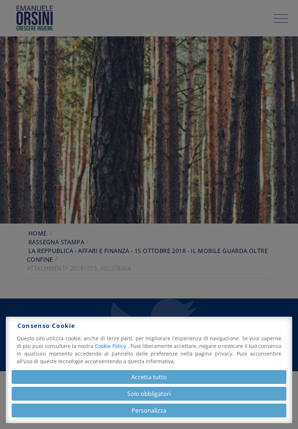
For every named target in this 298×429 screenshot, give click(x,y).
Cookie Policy (111, 345)
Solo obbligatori (149, 394)
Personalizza (149, 410)
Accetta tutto (149, 377)
